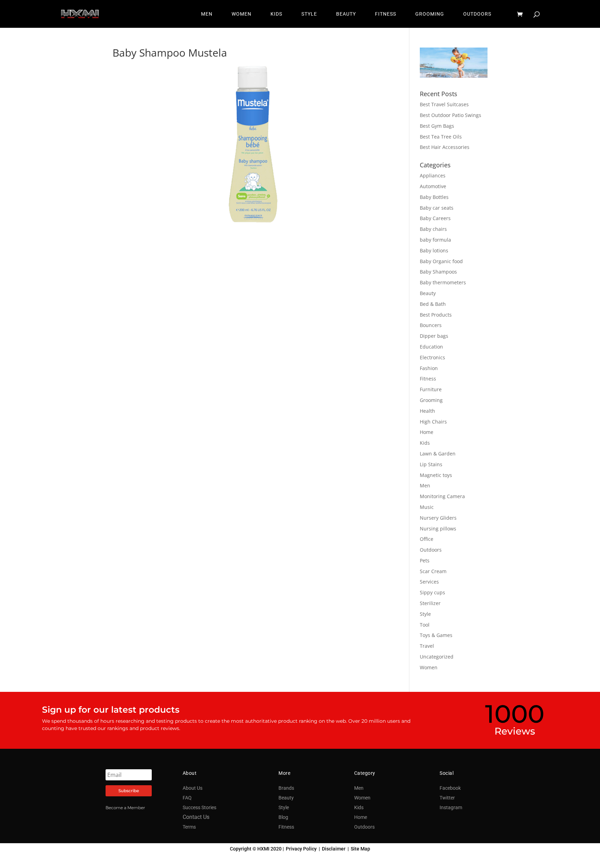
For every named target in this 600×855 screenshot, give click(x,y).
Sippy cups (432, 592)
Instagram (451, 807)
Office (426, 539)
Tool (425, 624)
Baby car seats (436, 207)
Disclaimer (333, 849)
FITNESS (385, 14)
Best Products (436, 314)
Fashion (429, 368)
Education (431, 346)
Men (425, 485)
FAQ (187, 797)
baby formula (435, 239)
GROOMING (429, 14)
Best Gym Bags (437, 126)
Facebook (450, 788)
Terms (189, 827)
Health (427, 411)
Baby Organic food (441, 261)
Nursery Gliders (438, 517)
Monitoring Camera (442, 496)
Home (426, 432)
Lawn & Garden (438, 453)
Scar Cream (433, 571)
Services (429, 581)
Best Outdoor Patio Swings (450, 115)
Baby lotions (434, 250)
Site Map (360, 849)
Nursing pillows (438, 528)
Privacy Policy (301, 849)
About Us (192, 788)
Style (425, 614)
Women (429, 667)
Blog (283, 817)
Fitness (428, 378)
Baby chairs (433, 229)
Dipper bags (434, 336)
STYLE (309, 14)
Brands (286, 788)
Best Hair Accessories (444, 147)
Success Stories (199, 807)
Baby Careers (435, 218)
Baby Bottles (434, 197)
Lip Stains (431, 464)
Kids (425, 442)
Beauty (428, 293)
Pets (425, 560)
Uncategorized (436, 656)
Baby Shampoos (438, 271)
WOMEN (241, 14)
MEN (206, 14)
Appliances (432, 175)
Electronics (432, 357)
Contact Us (196, 817)
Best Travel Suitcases (444, 104)
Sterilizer (430, 603)
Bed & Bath (433, 304)
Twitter (447, 797)
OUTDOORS (477, 14)
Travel (427, 646)
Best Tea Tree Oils (441, 136)
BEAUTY (346, 14)
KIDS (276, 14)
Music (427, 507)
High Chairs (433, 421)
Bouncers (431, 325)
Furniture (431, 389)
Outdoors (431, 549)
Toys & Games (436, 635)
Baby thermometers (443, 282)
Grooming (431, 400)
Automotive (433, 186)
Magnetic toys (436, 475)
